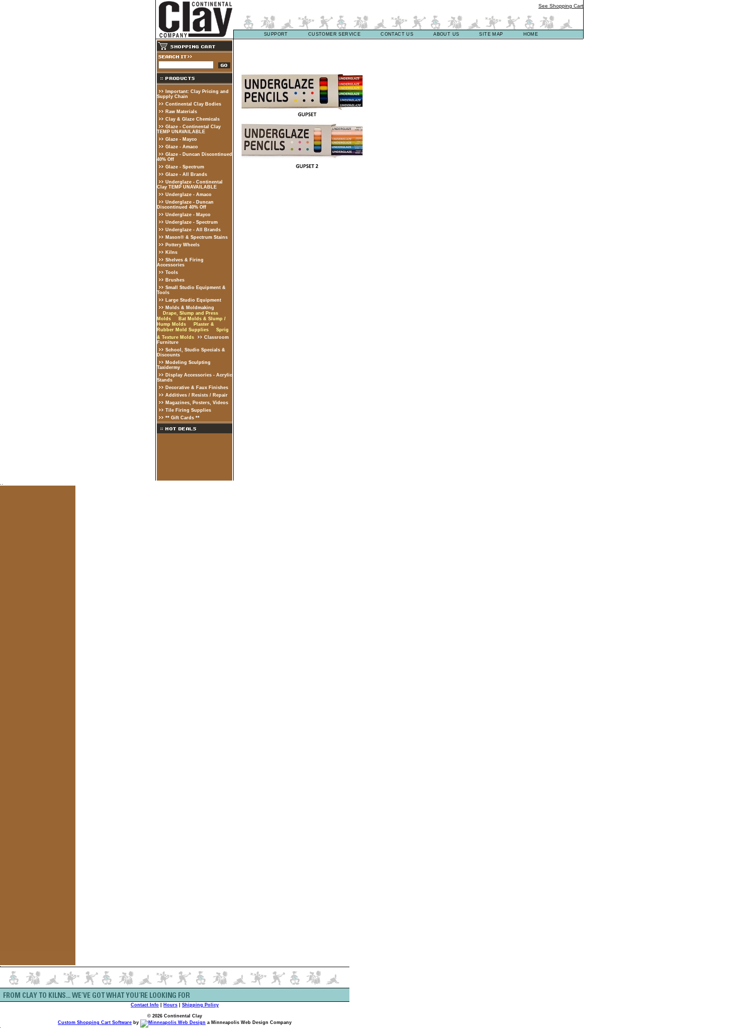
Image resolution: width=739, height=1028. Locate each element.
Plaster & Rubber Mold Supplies (185, 327)
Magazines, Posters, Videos (196, 402)
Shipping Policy (200, 1004)
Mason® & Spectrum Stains (196, 237)
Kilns (171, 252)
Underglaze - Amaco (188, 194)
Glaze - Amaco (181, 146)
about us (446, 34)
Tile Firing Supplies (188, 410)
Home (530, 34)
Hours (170, 1004)
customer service (334, 34)
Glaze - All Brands (186, 174)
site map (491, 34)
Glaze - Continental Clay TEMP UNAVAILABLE (189, 129)
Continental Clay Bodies (193, 104)
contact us (397, 34)
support (276, 34)
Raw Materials (181, 111)
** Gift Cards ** (182, 417)
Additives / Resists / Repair (196, 395)
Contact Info (145, 1004)
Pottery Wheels (182, 244)
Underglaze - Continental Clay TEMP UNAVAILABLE (190, 184)
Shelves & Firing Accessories (180, 262)
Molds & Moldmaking (189, 307)
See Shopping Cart (560, 6)
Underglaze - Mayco (188, 214)
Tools (171, 272)
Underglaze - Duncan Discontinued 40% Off (185, 205)
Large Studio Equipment (193, 300)
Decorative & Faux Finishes (196, 387)
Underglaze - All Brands (193, 229)
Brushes (174, 280)
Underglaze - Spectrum (191, 222)
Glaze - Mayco (181, 139)
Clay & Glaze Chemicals (192, 119)
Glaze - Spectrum (184, 166)
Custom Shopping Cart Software (95, 1022)
